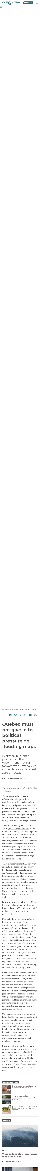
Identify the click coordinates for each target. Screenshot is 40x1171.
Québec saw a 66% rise (19, 828)
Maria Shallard (8, 1161)
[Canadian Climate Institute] (11, 3)
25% (20, 943)
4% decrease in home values (14, 934)
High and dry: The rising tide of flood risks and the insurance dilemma (24, 1108)
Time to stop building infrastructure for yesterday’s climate (23, 1098)
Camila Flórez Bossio (10, 779)
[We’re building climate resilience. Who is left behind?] (20, 1136)
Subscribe (28, 3)
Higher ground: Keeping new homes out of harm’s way (24, 1087)
